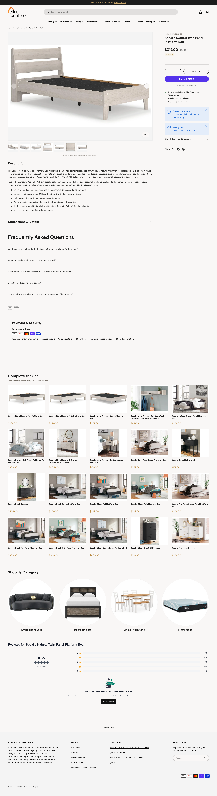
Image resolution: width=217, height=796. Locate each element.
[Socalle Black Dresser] (26, 487)
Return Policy (77, 762)
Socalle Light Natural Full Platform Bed (26, 416)
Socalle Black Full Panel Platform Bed (25, 548)
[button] (207, 12)
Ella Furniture (18, 787)
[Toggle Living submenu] (55, 21)
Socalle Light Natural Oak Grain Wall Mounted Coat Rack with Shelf (147, 417)
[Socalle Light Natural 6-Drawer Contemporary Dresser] (67, 443)
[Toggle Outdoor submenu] (133, 21)
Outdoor (127, 21)
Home (10, 28)
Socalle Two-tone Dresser (183, 548)
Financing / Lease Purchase (83, 767)
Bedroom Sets (83, 629)
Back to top (109, 727)
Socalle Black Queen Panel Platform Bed (108, 548)
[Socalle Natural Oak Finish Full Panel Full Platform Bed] (26, 443)
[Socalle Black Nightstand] (190, 443)
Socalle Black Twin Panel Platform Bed (66, 548)
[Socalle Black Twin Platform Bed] (149, 487)
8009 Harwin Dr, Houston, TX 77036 (126, 757)
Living (51, 21)
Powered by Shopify (31, 787)
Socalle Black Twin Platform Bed (145, 504)
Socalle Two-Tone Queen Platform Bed (148, 460)
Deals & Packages (146, 21)
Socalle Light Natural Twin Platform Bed (67, 416)
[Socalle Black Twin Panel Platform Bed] (67, 531)
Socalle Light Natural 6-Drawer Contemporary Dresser (63, 461)
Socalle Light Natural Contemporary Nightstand (106, 461)
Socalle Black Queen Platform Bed (64, 504)
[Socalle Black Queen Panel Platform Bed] (108, 531)
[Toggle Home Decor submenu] (118, 21)
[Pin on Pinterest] (183, 149)
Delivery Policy (78, 757)
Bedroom (64, 21)
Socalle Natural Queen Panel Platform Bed (189, 417)
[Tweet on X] (173, 149)
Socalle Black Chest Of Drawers (145, 548)
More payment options (186, 85)
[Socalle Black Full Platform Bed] (108, 487)
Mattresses (93, 21)
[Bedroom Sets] (82, 602)
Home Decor (111, 21)
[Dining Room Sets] (134, 602)
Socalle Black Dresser (18, 504)
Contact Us (163, 21)
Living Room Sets (31, 629)
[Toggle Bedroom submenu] (70, 21)
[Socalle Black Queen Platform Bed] (67, 487)
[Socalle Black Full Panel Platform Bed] (26, 531)
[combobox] (111, 12)
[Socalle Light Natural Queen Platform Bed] (108, 399)
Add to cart (196, 71)
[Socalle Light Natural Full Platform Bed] (26, 399)
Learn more (120, 2)
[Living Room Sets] (31, 602)
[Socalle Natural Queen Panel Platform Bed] (190, 399)
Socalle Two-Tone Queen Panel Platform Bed (190, 505)
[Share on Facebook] (178, 149)
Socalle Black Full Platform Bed (104, 504)
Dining (78, 21)
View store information (177, 102)
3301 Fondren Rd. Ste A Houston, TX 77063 (129, 747)
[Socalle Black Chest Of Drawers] (149, 531)
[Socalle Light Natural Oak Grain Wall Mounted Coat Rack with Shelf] (149, 399)
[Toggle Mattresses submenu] (100, 21)
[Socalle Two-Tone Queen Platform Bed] (149, 443)
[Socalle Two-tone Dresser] (190, 531)
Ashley (167, 34)
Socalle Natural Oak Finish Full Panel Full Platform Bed (26, 461)
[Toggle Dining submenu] (83, 21)
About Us (75, 747)
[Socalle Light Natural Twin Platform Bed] (67, 399)
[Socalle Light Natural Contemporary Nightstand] (108, 443)
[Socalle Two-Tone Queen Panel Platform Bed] (190, 487)
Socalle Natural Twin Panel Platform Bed (29, 28)
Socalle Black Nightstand (183, 460)
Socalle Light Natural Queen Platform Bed (107, 417)
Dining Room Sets (134, 629)
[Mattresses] (185, 602)
